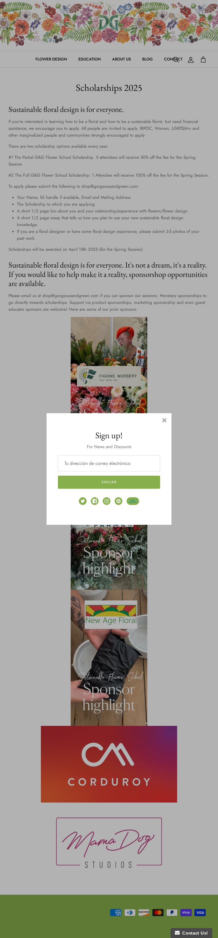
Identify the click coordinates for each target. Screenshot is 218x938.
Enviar (109, 482)
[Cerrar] (164, 420)
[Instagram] (106, 501)
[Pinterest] (118, 501)
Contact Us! (194, 933)
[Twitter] (83, 501)
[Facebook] (94, 501)
